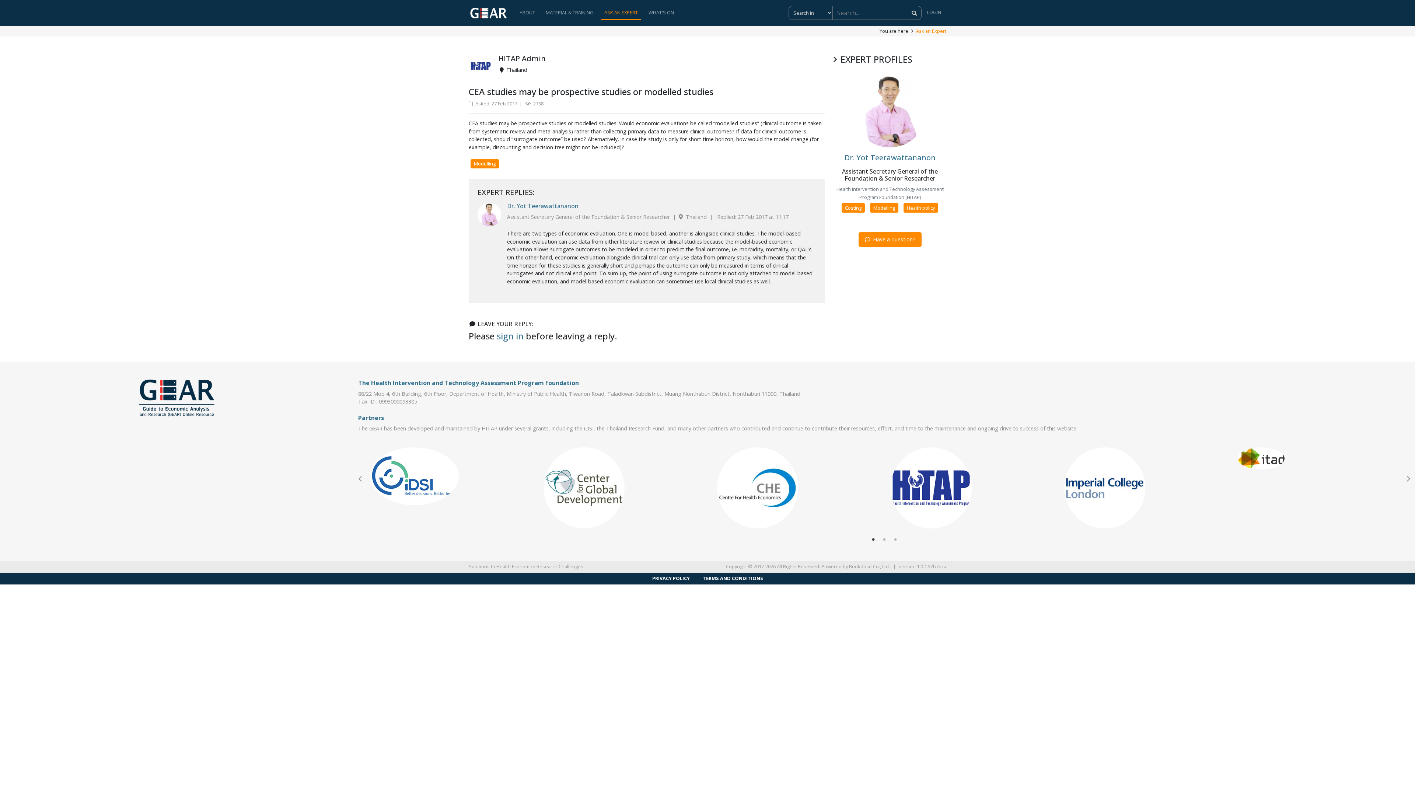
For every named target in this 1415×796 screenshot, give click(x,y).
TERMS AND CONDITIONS (733, 578)
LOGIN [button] (934, 12)
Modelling (485, 163)
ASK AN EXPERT (621, 12)
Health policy (921, 208)
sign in (510, 336)
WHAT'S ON (661, 12)
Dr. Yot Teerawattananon (543, 206)
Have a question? (893, 239)
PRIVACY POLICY (671, 578)
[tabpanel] (451, 476)
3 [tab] (895, 540)
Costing (853, 208)
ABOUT (527, 12)
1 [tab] (873, 540)
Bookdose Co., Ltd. (869, 566)
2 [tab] (884, 540)
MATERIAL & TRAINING (570, 12)
